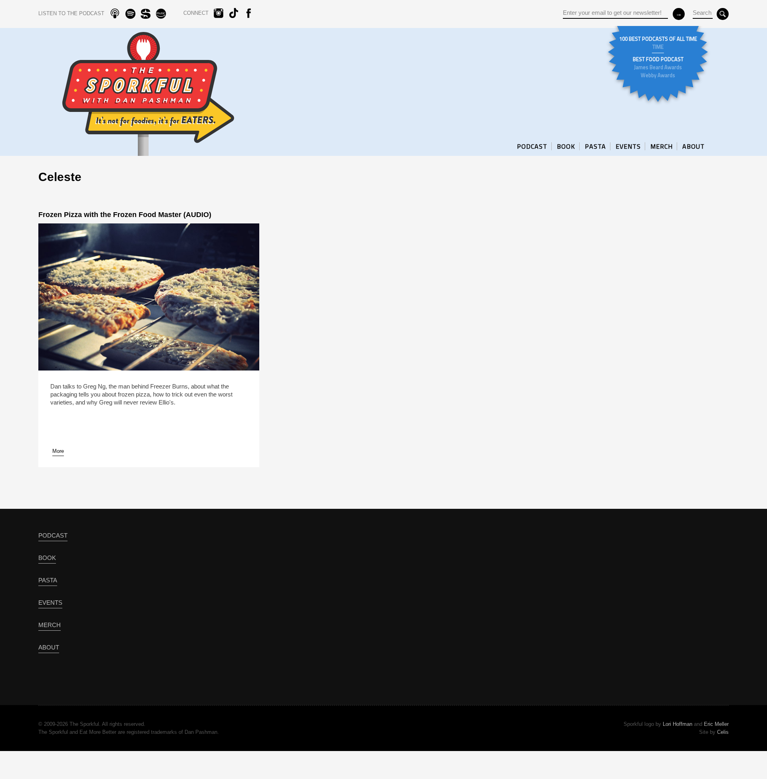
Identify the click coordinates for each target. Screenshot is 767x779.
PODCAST (532, 146)
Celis (723, 732)
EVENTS (628, 146)
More (58, 451)
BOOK (566, 146)
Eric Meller (716, 724)
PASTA (595, 146)
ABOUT (693, 146)
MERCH (661, 146)
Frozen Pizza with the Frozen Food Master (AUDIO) (124, 215)
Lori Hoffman (677, 724)
